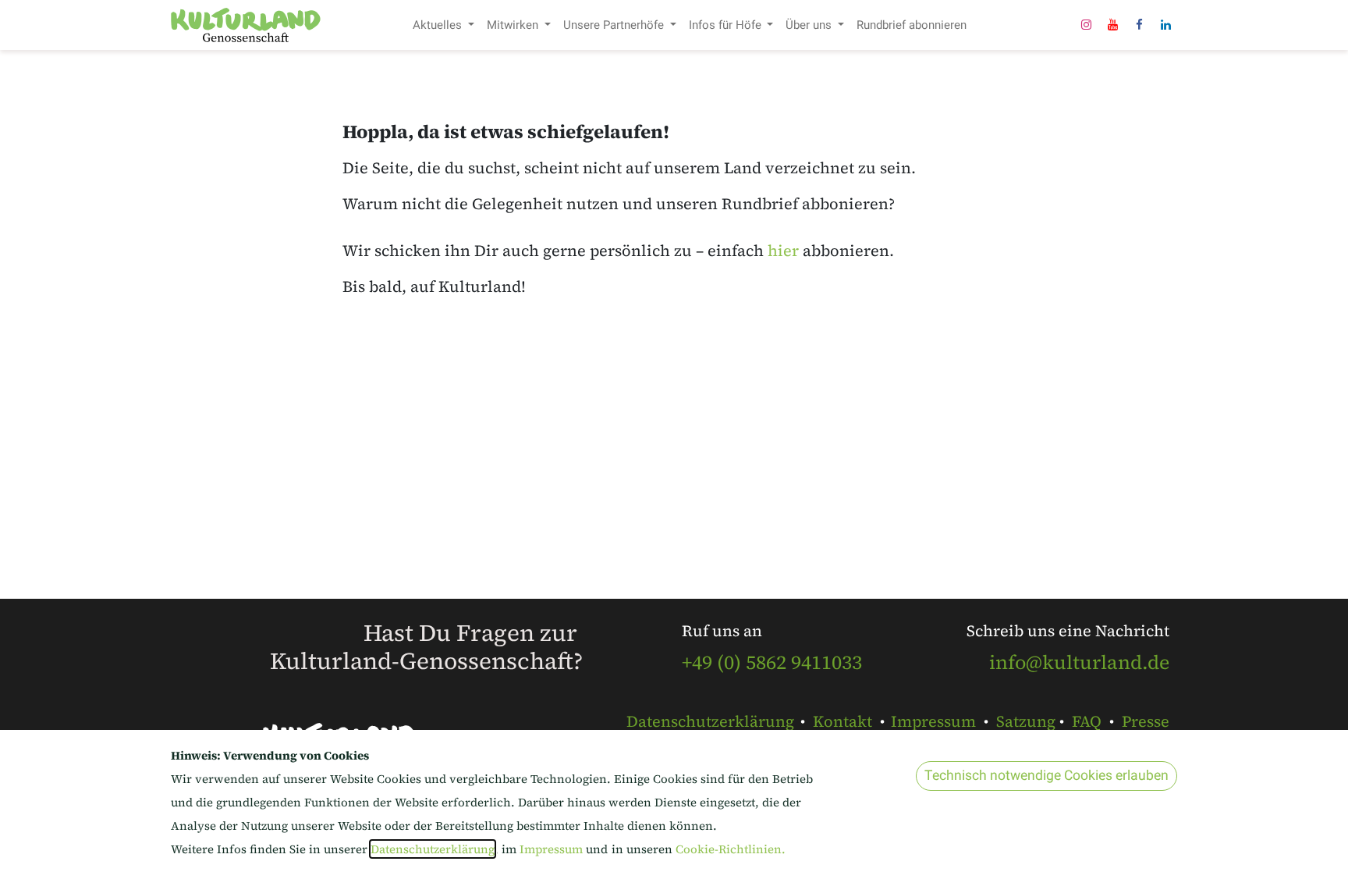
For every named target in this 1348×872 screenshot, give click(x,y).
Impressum (933, 721)
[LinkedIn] (1165, 25)
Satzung (1025, 721)
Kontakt (842, 721)
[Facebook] (1139, 25)
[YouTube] (1112, 25)
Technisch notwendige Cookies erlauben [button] (1046, 775)
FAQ (1086, 721)
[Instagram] (1086, 25)
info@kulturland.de (1079, 662)
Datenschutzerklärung (710, 721)
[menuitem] (443, 25)
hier (783, 251)
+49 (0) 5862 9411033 (772, 662)
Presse (1145, 721)
